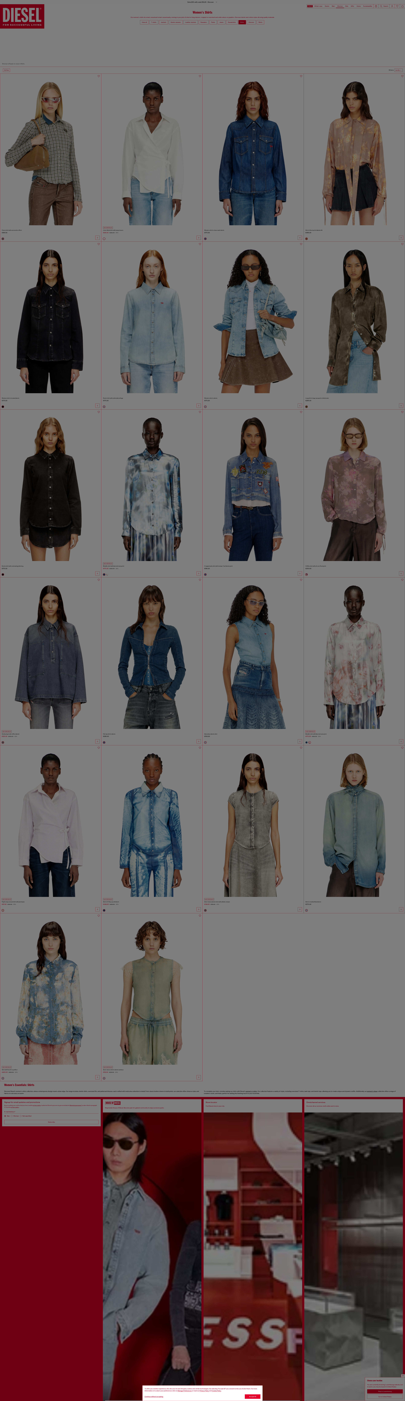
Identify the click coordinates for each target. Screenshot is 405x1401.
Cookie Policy (216, 1391)
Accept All (252, 1396)
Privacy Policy (204, 1391)
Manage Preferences (185, 1391)
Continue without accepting (154, 1396)
